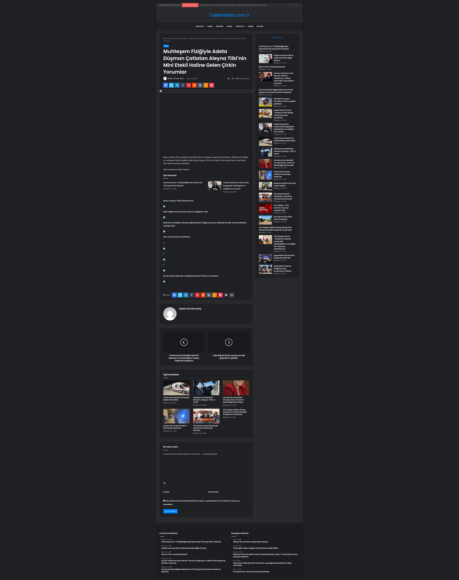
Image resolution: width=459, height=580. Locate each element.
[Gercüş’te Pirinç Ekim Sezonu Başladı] (265, 220)
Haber (210, 26)
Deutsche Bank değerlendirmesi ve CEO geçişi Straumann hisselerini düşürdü (228, 5)
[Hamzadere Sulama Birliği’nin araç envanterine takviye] (265, 269)
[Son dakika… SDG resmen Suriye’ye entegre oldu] (265, 208)
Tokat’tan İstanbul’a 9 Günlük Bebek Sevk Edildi (176, 398)
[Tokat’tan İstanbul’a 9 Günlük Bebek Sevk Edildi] (176, 387)
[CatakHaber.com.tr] (229, 15)
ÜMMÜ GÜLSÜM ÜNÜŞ (176, 78)
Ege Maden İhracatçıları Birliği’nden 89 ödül (284, 256)
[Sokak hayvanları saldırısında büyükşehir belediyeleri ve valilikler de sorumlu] (214, 185)
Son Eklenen (277, 37)
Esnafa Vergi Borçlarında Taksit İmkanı (285, 184)
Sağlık (229, 26)
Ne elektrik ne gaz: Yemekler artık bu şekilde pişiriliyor (285, 101)
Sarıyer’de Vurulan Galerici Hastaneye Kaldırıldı (175, 427)
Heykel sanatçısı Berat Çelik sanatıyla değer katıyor (283, 58)
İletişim (260, 26)
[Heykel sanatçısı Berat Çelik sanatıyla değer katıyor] (265, 58)
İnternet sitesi (213, 492)
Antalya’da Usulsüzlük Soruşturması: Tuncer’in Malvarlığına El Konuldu (233, 399)
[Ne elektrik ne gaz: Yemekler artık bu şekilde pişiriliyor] (265, 102)
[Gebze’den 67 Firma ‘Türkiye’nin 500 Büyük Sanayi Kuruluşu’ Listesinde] (265, 113)
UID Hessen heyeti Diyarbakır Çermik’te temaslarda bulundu (205, 428)
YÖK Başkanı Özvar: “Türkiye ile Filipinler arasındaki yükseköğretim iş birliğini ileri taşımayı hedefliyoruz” (284, 242)
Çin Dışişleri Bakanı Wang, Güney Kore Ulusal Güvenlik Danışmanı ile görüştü (235, 412)
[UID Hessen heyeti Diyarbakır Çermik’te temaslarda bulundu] (206, 416)
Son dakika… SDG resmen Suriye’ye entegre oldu (281, 207)
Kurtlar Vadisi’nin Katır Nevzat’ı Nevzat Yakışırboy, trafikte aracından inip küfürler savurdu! (284, 78)
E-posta (166, 492)
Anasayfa (200, 26)
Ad (165, 483)
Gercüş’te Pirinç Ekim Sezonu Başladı (283, 218)
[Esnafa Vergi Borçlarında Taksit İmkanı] (265, 186)
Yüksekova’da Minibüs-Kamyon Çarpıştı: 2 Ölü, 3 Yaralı (204, 399)
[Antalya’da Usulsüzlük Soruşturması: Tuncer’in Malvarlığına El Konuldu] (236, 387)
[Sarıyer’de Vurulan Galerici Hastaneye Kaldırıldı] (176, 416)
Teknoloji (240, 26)
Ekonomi (219, 26)
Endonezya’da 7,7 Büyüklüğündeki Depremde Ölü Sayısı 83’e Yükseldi (274, 47)
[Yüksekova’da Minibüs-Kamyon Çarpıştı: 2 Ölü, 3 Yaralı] (206, 387)
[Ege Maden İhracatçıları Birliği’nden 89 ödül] (265, 258)
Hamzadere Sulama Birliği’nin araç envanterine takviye (282, 268)
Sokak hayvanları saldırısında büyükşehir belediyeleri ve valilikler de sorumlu (236, 185)
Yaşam (250, 26)
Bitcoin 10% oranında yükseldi (272, 67)
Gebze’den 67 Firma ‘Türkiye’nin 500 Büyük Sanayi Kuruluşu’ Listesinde (283, 114)
